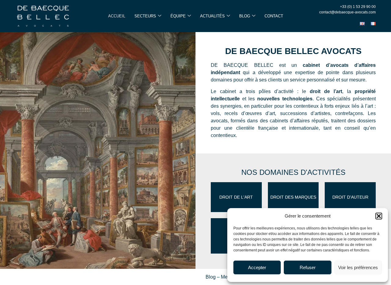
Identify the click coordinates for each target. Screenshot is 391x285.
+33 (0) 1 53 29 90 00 (358, 7)
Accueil (116, 16)
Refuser (308, 267)
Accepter (257, 267)
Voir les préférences (358, 267)
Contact (274, 16)
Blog (244, 16)
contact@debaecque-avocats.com (347, 12)
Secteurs (145, 16)
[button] (379, 216)
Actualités (212, 16)
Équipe (178, 16)
